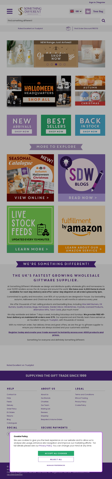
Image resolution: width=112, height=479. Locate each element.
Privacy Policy (45, 445)
